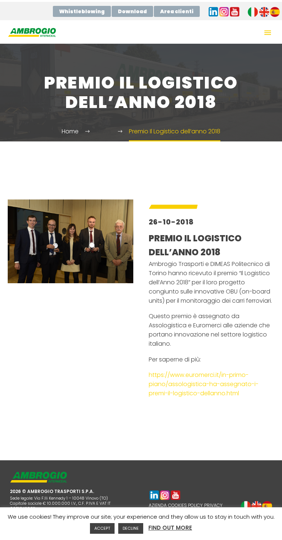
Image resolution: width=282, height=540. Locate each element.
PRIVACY (213, 505)
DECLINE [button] (131, 528)
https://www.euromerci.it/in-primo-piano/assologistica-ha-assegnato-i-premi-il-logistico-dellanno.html (203, 384)
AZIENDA (158, 505)
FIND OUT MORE (170, 528)
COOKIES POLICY (185, 505)
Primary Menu (267, 32)
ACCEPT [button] (102, 528)
